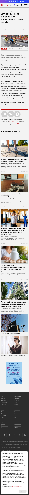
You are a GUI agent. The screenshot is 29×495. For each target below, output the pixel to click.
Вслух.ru (6, 5)
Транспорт (3, 400)
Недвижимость (4, 402)
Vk (2, 124)
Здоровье (17, 413)
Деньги (3, 406)
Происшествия (18, 396)
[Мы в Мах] (16, 5)
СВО (2, 396)
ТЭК (15, 415)
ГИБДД (16, 427)
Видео (2, 422)
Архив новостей (4, 425)
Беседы (3, 398)
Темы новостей (18, 423)
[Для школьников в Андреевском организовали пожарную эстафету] (14, 41)
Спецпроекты (18, 425)
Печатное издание (5, 427)
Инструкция (4, 415)
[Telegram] (14, 435)
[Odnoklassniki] (9, 435)
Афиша (2, 409)
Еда (15, 417)
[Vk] (4, 435)
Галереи (16, 422)
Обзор (16, 402)
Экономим (17, 398)
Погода (3, 417)
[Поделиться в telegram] (23, 29)
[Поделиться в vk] (5, 29)
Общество (12, 11)
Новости (7, 11)
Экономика (17, 409)
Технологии (4, 411)
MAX (17, 124)
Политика (3, 404)
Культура (16, 404)
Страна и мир (4, 413)
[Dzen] (19, 435)
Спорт (2, 408)
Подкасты (17, 406)
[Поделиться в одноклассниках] (14, 29)
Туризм (16, 411)
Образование (17, 408)
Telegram (11, 121)
